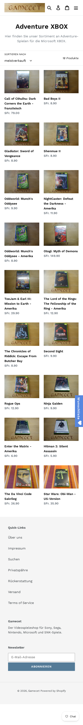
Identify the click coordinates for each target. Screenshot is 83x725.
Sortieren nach (15, 54)
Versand (14, 592)
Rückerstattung (20, 581)
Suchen (14, 559)
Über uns (15, 537)
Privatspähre (18, 570)
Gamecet (33, 690)
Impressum (17, 548)
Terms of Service (21, 603)
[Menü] (76, 7)
